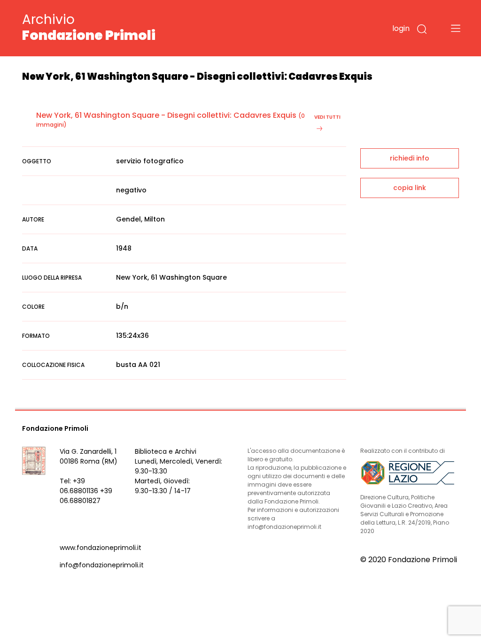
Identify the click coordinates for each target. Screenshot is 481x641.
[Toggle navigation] (455, 28)
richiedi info (409, 158)
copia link (409, 187)
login (401, 28)
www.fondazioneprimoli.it (100, 547)
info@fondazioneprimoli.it (102, 565)
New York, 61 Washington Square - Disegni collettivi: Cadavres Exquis (166, 115)
